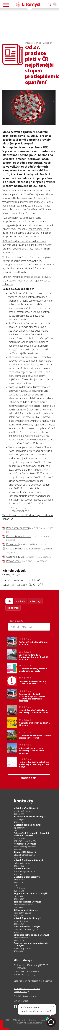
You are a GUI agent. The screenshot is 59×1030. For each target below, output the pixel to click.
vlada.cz (23, 264)
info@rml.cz (19, 896)
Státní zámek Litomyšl (26, 910)
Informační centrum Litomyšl (29, 816)
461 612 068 (19, 866)
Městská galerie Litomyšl (27, 918)
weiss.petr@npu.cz (22, 913)
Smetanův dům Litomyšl (27, 926)
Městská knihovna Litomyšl (28, 860)
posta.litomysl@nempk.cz (25, 847)
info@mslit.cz (20, 880)
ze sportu (13, 607)
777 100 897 (19, 907)
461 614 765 (19, 924)
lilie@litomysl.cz (21, 888)
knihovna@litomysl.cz (23, 863)
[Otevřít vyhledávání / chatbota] (49, 4)
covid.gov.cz (8, 264)
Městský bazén (22, 868)
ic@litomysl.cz (20, 819)
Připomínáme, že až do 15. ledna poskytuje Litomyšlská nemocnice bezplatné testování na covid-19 (27, 232)
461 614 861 (19, 951)
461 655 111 (19, 849)
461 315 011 (19, 874)
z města (20, 601)
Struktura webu (21, 1000)
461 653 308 (19, 890)
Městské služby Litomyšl (27, 876)
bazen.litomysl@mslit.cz (24, 871)
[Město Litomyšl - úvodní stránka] (28, 4)
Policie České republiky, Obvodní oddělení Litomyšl (31, 834)
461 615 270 (19, 940)
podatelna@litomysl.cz (24, 811)
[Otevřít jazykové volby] (55, 4)
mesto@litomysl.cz (30, 974)
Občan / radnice (33, 42)
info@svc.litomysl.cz (22, 938)
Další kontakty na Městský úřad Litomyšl (33, 980)
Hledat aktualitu (15, 620)
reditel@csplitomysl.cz (24, 948)
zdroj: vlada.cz (19, 511)
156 (15, 830)
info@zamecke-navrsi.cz (25, 905)
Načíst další (29, 778)
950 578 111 (19, 857)
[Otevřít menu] (6, 5)
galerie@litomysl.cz (22, 921)
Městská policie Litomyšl (27, 824)
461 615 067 (19, 915)
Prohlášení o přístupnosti (26, 996)
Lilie (16, 885)
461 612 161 (19, 822)
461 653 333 (19, 814)
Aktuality (47, 42)
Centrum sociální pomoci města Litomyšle (31, 944)
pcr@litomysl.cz (21, 838)
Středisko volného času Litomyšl (31, 934)
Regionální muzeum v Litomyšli (31, 893)
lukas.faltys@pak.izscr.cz (24, 855)
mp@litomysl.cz (21, 828)
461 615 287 (19, 899)
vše (9, 601)
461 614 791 (19, 882)
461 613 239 (19, 932)
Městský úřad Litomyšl (26, 808)
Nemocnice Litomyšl (25, 843)
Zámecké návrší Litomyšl (27, 901)
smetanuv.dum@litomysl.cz (26, 929)
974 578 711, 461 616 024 (25, 841)
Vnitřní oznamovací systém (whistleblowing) (27, 990)
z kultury (35, 601)
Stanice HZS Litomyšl (25, 852)
